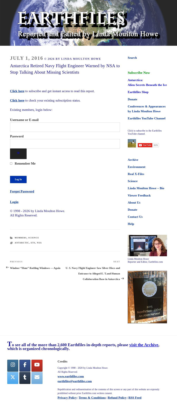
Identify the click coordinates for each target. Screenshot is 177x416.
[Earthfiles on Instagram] (12, 366)
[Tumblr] (24, 378)
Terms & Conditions (92, 397)
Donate (132, 99)
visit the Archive (143, 345)
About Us (134, 202)
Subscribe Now (139, 73)
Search (132, 57)
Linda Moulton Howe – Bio (146, 188)
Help (131, 224)
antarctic (22, 243)
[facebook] (24, 366)
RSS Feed (134, 397)
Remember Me (24, 163)
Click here (17, 91)
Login (14, 202)
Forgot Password (22, 191)
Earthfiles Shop (138, 92)
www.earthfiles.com (71, 376)
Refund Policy (117, 397)
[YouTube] (37, 366)
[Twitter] (12, 378)
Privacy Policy (67, 397)
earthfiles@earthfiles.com (75, 381)
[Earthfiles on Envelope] (37, 378)
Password (17, 136)
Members (21, 238)
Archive (133, 159)
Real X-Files (136, 174)
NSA (39, 243)
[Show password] (18, 153)
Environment (136, 167)
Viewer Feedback (139, 195)
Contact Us (135, 216)
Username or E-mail (24, 120)
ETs (33, 243)
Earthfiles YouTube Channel (146, 118)
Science (33, 238)
